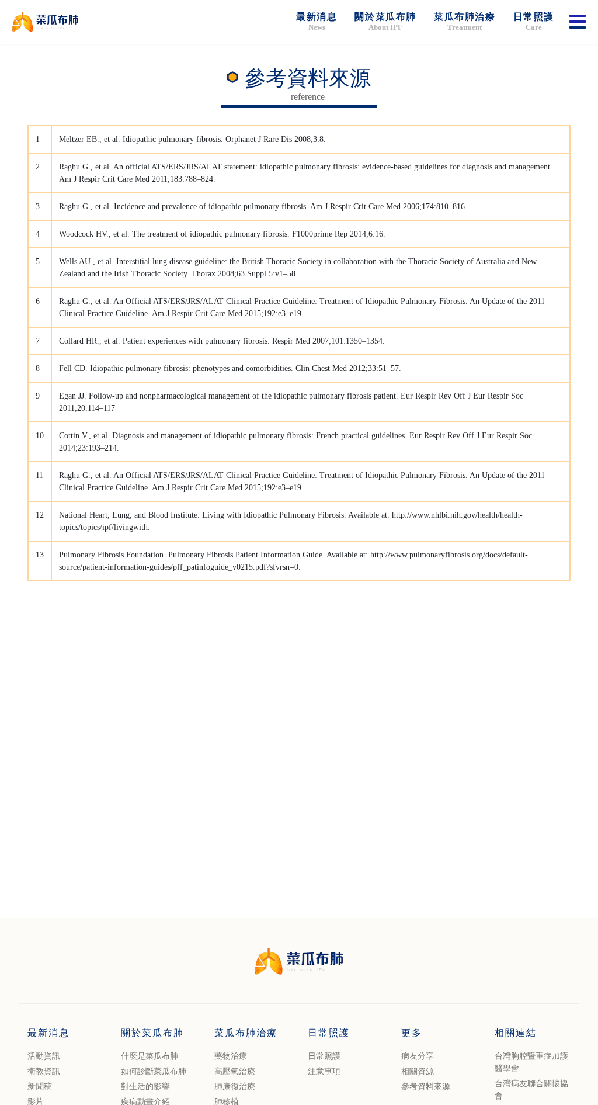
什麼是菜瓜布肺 (149, 1056)
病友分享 (417, 1056)
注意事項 (324, 1071)
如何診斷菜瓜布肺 (153, 1071)
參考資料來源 (425, 1086)
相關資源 (417, 1071)
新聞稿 (39, 1086)
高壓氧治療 (234, 1071)
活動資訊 (43, 1056)
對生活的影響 (145, 1086)
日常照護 (324, 1056)
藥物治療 (230, 1056)
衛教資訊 (43, 1071)
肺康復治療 (234, 1086)
